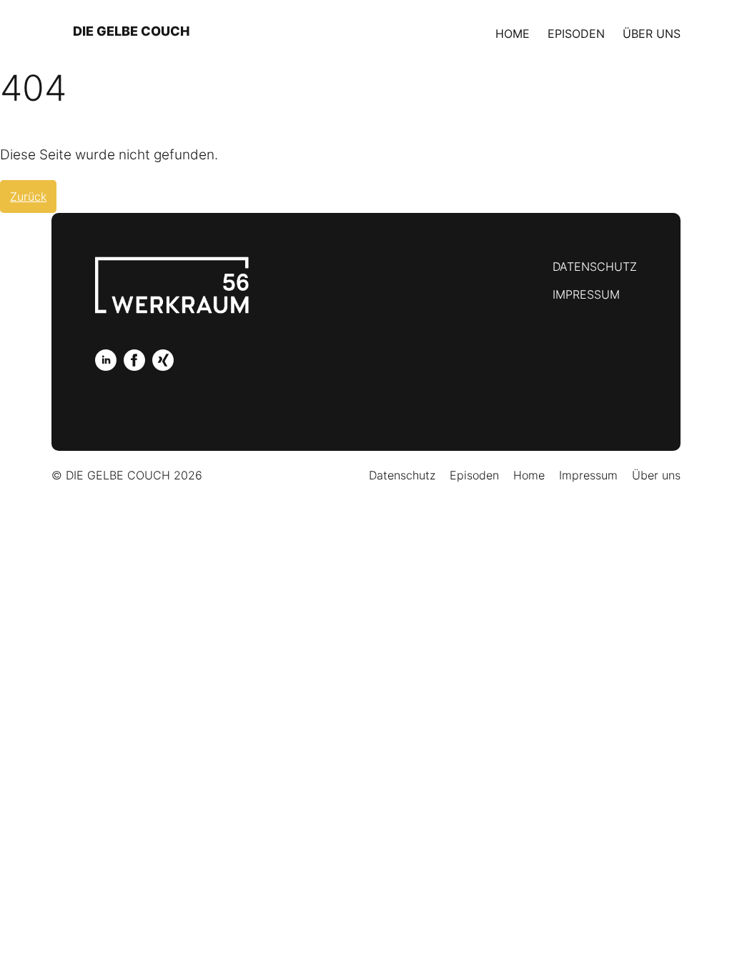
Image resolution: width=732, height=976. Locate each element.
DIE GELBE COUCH (131, 31)
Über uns (656, 475)
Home (512, 33)
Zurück (28, 196)
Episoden (576, 33)
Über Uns (652, 33)
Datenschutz (595, 266)
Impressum (586, 294)
